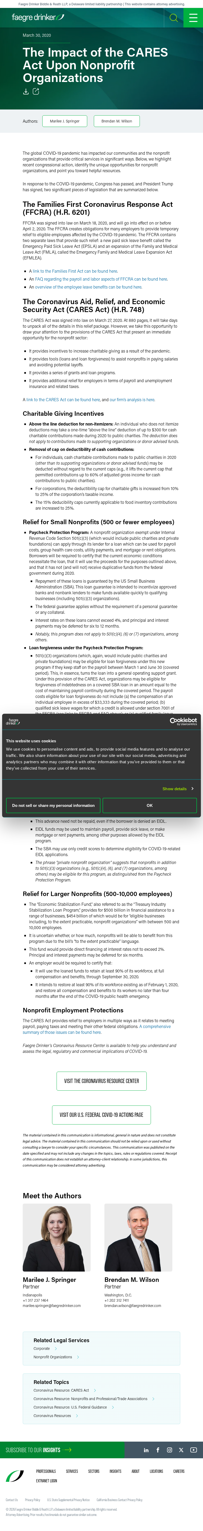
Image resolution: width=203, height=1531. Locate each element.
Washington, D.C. (118, 1294)
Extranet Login (46, 1480)
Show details (175, 788)
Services (72, 1471)
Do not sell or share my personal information (53, 805)
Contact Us (12, 1500)
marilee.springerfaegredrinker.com (52, 1305)
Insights (115, 1471)
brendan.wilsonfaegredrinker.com (132, 1305)
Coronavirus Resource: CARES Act (61, 1390)
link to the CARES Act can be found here (63, 399)
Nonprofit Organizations (53, 1356)
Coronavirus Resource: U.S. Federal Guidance (70, 1407)
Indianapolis (32, 1294)
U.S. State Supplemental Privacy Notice (68, 1500)
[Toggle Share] (36, 91)
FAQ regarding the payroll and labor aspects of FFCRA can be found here (101, 279)
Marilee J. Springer (65, 121)
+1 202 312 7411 (116, 1300)
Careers (178, 1471)
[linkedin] (146, 1449)
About (136, 1471)
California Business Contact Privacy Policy (119, 1500)
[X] (181, 1449)
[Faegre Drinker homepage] (38, 18)
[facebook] (157, 1449)
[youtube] (193, 1449)
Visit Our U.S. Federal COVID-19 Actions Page (101, 1115)
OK (150, 805)
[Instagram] (169, 1449)
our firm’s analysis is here (132, 399)
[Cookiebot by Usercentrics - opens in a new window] (174, 721)
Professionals (46, 1471)
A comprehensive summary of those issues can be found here (97, 1029)
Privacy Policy (32, 1500)
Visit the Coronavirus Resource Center (101, 1081)
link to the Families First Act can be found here (75, 271)
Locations (156, 1471)
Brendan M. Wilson (117, 121)
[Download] (26, 91)
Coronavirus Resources (52, 1415)
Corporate (42, 1348)
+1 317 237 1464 (35, 1300)
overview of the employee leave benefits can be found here (88, 287)
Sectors (93, 1471)
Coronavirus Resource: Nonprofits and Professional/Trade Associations (90, 1398)
